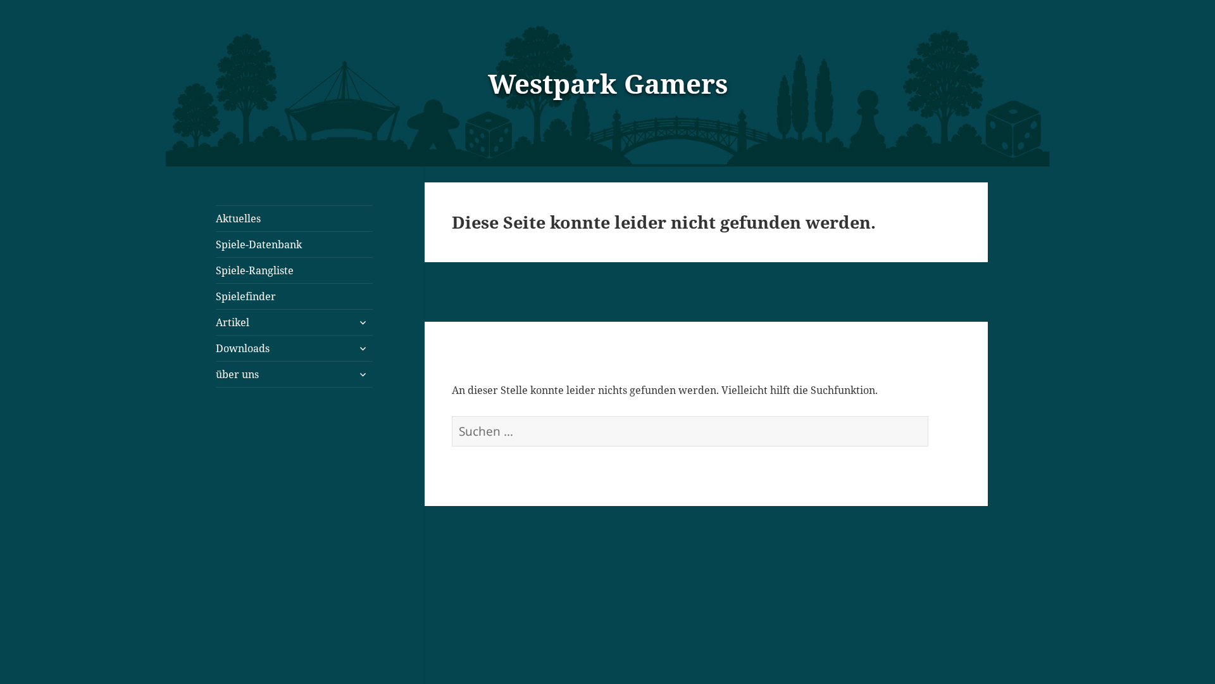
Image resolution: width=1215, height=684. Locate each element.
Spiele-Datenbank (259, 244)
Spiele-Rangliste (255, 270)
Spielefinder (246, 296)
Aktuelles (238, 218)
